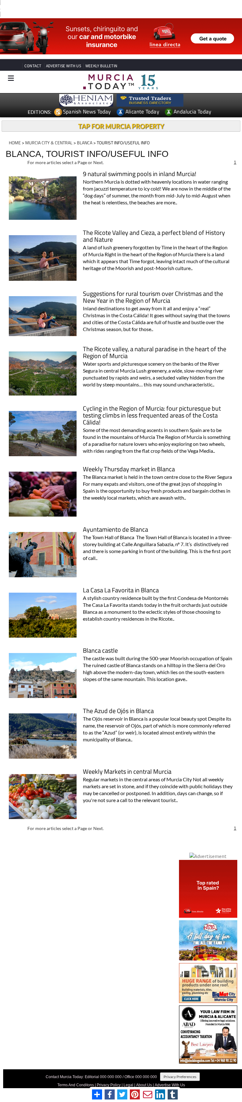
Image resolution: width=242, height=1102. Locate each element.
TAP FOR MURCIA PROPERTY (121, 126)
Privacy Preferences (180, 1076)
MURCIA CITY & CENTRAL (48, 142)
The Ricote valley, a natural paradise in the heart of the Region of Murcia (154, 353)
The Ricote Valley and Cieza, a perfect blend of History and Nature (154, 236)
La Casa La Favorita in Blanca (121, 591)
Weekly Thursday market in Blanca (129, 469)
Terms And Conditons (75, 1085)
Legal (128, 1085)
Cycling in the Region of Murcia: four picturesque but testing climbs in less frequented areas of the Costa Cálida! (152, 416)
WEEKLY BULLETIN (101, 66)
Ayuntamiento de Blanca (115, 530)
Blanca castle (100, 651)
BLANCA (84, 142)
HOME (15, 142)
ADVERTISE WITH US (63, 66)
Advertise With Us (170, 1085)
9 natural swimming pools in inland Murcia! (139, 174)
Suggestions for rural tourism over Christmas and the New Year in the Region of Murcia (153, 297)
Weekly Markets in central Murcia (127, 772)
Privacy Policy (109, 1085)
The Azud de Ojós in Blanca (118, 711)
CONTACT (32, 66)
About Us (144, 1085)
